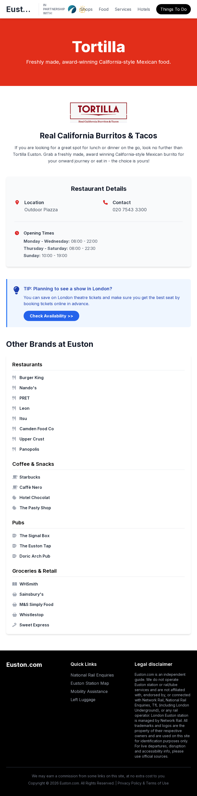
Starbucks (29, 477)
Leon (24, 408)
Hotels (143, 9)
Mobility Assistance (89, 691)
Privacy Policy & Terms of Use (143, 783)
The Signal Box (34, 535)
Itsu (23, 418)
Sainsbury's (31, 594)
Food (104, 9)
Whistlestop (31, 614)
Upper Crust (31, 438)
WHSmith (28, 584)
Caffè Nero (30, 487)
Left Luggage (83, 699)
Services (123, 9)
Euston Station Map (90, 683)
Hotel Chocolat (34, 497)
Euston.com (20, 9)
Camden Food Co (36, 428)
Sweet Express (34, 624)
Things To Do (173, 9)
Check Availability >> (51, 315)
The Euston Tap (35, 545)
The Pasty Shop (35, 507)
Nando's (28, 387)
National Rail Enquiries (92, 675)
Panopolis (29, 449)
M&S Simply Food (36, 604)
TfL (155, 705)
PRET (24, 398)
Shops (86, 9)
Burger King (31, 377)
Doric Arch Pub (34, 556)
